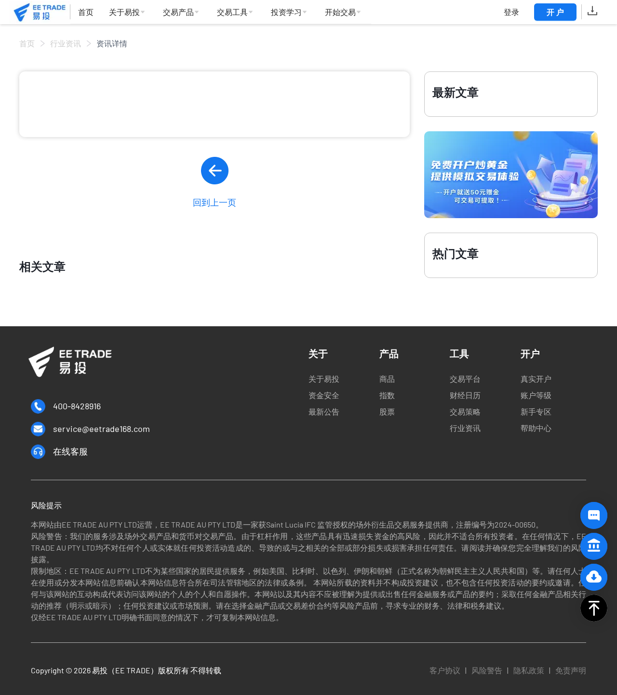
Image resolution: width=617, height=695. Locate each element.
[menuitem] (85, 12)
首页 (27, 43)
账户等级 (536, 395)
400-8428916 (77, 406)
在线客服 (70, 451)
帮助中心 (536, 427)
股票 (387, 411)
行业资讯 (65, 43)
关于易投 (323, 378)
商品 (387, 378)
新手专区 (536, 411)
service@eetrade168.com (101, 428)
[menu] (220, 12)
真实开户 (536, 378)
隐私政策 (528, 670)
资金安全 (323, 395)
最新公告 (323, 411)
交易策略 (465, 411)
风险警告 (486, 670)
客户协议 (444, 670)
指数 (387, 395)
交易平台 (465, 378)
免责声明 (570, 670)
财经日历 (465, 395)
